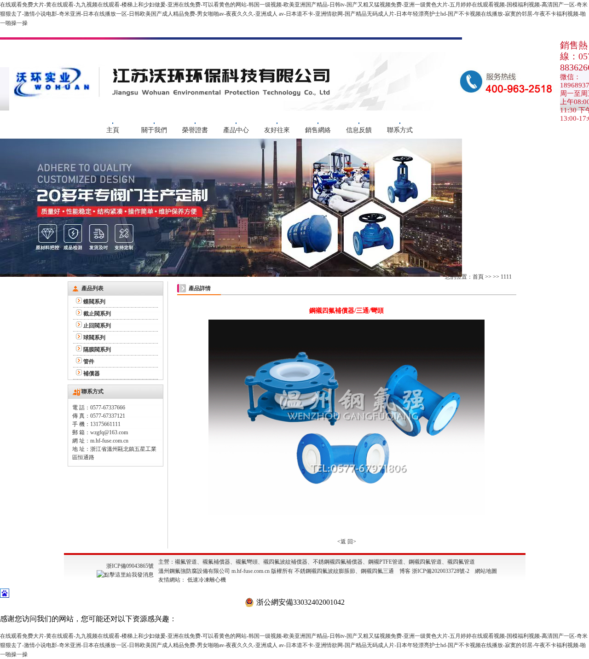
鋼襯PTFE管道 (385, 562)
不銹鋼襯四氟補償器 (338, 562)
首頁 (478, 277)
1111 (506, 277)
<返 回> (346, 541)
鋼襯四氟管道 (425, 562)
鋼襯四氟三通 (377, 571)
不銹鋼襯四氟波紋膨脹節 (324, 571)
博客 (404, 571)
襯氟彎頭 (247, 562)
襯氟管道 (186, 562)
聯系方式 (400, 130)
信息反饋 (359, 130)
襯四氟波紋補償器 (285, 562)
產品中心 (236, 130)
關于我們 (154, 130)
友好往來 (277, 130)
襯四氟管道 (461, 562)
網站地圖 (486, 571)
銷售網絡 (318, 130)
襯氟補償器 (216, 562)
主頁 (112, 130)
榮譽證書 (195, 130)
